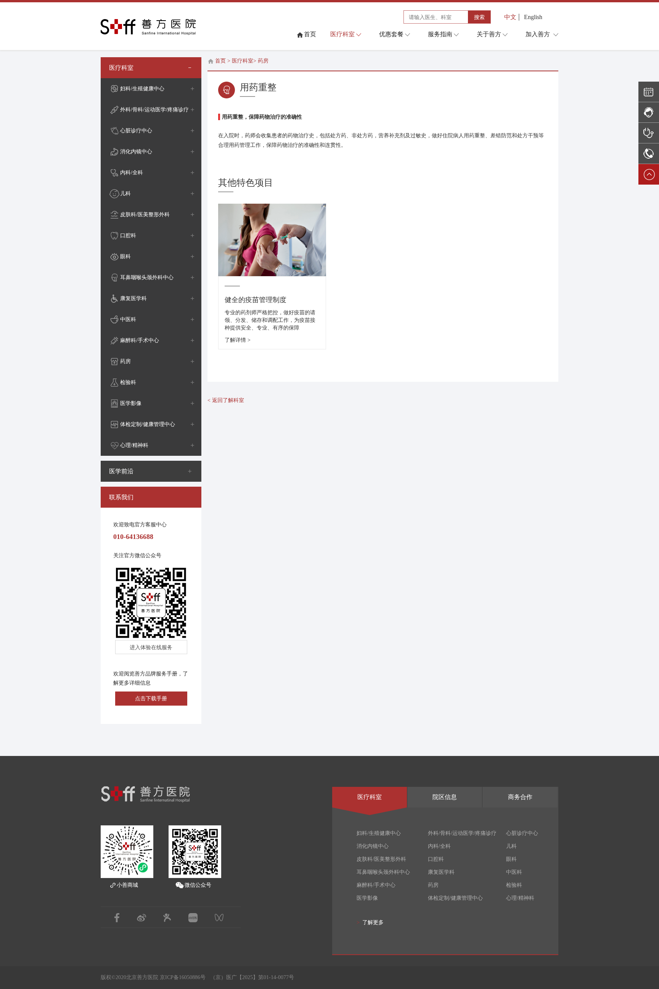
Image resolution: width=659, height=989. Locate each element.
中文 (510, 17)
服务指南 (440, 34)
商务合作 (520, 797)
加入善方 (538, 34)
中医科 (128, 319)
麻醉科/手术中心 (139, 340)
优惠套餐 (391, 34)
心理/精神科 (134, 445)
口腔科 (128, 235)
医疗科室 (342, 34)
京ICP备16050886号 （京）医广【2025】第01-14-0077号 (227, 977)
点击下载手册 (151, 698)
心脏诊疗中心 (136, 130)
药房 (125, 361)
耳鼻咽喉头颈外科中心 (147, 277)
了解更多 (370, 922)
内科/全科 (131, 172)
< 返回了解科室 (225, 400)
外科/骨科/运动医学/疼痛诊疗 (154, 110)
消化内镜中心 (136, 151)
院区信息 (444, 797)
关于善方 (489, 34)
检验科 (128, 382)
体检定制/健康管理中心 (147, 424)
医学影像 (130, 403)
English (533, 17)
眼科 (125, 256)
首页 (220, 61)
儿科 (125, 193)
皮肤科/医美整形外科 (145, 214)
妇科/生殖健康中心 (142, 89)
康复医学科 (133, 298)
